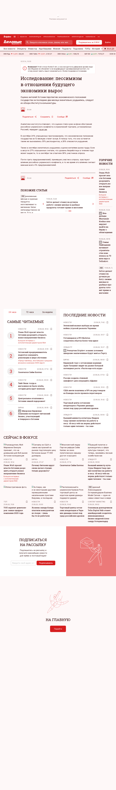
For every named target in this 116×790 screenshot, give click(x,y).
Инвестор (32, 49)
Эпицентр (21, 49)
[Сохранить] (51, 329)
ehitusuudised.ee (49, 36)
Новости (22, 329)
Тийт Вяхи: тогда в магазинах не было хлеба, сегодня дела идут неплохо (31, 386)
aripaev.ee (23, 36)
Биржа (21, 408)
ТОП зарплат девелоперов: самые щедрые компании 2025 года (15, 510)
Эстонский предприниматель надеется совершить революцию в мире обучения (32, 355)
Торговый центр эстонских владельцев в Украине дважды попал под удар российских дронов (80, 405)
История (96, 49)
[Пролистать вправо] (93, 204)
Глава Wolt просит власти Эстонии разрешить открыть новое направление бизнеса (32, 335)
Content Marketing (96, 502)
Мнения (56, 49)
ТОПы (87, 49)
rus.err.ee (43, 129)
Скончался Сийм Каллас (30, 372)
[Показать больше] (98, 36)
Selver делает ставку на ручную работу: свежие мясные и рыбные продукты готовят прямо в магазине (64, 205)
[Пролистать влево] (43, 204)
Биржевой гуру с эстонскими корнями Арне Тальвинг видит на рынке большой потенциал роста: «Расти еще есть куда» (83, 366)
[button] (23, 563)
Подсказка (78, 49)
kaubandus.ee (90, 36)
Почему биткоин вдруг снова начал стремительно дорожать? (43, 468)
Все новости (9, 49)
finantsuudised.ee (63, 36)
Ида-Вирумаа (45, 49)
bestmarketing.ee (35, 36)
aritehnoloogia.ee (77, 36)
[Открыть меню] (14, 36)
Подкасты (66, 49)
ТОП (5, 502)
